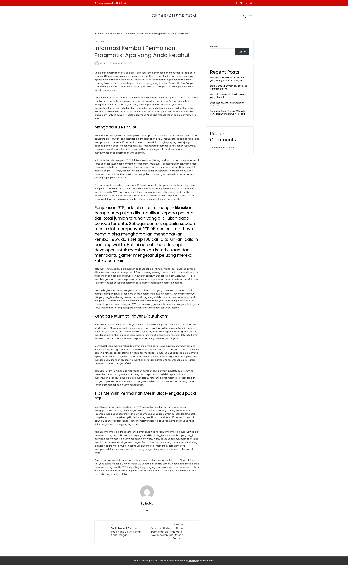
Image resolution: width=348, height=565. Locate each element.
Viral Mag (193, 560)
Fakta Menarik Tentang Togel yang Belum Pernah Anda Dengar (126, 530)
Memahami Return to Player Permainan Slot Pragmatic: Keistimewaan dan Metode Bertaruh (166, 531)
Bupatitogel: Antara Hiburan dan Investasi (227, 104)
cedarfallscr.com (174, 16)
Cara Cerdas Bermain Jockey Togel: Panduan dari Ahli (229, 87)
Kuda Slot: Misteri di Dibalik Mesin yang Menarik (227, 96)
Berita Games (100, 41)
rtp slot (136, 424)
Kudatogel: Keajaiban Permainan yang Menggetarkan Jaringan (227, 79)
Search (214, 46)
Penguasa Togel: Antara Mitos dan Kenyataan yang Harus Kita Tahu (228, 112)
